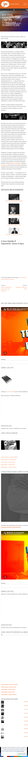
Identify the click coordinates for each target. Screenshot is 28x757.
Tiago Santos (4, 165)
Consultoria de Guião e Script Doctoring (11, 527)
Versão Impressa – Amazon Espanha (9, 457)
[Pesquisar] (14, 9)
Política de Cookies (20, 751)
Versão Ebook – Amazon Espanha (9, 467)
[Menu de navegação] (25, 4)
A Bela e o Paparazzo (15, 163)
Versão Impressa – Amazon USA (8, 459)
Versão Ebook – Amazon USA (8, 464)
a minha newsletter (10, 391)
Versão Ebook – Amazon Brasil (8, 462)
